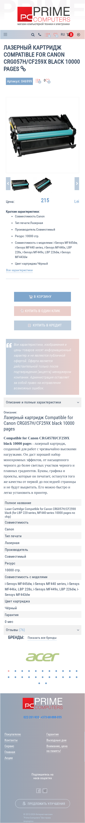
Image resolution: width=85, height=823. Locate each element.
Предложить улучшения (46, 804)
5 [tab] (36, 671)
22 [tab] (76, 677)
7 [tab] (49, 671)
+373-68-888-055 (51, 717)
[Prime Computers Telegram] (45, 790)
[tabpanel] (42, 657)
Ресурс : (20, 236)
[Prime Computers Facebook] (38, 790)
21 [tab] (70, 677)
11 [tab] (76, 671)
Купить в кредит (47, 325)
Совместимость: (25, 216)
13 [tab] (15, 677)
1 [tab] (8, 671)
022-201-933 (31, 717)
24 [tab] (46, 683)
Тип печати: (22, 223)
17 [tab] (42, 677)
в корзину (42, 296)
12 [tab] (8, 677)
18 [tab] (49, 677)
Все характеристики (19, 270)
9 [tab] (63, 671)
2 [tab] (15, 671)
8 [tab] (56, 671)
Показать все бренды (42, 637)
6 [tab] (42, 671)
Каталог (7, 34)
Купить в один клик (42, 311)
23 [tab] (39, 683)
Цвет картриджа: (26, 263)
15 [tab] (29, 677)
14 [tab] (22, 677)
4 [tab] (29, 671)
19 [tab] (56, 677)
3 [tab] (22, 671)
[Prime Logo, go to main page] (43, 16)
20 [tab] (63, 677)
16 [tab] (36, 677)
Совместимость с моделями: (34, 242)
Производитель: (25, 229)
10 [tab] (70, 671)
